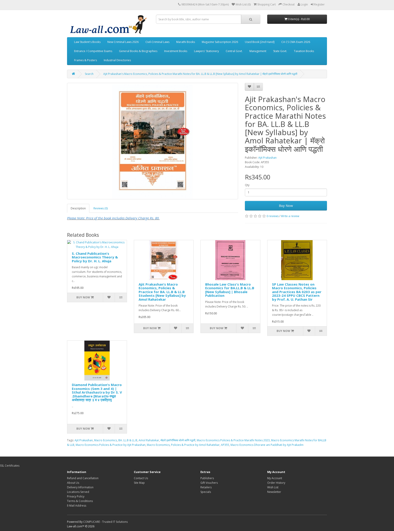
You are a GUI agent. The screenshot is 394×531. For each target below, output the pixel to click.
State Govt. (280, 51)
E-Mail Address (76, 505)
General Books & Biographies (138, 51)
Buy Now (286, 205)
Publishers (207, 478)
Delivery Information (80, 487)
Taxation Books (304, 51)
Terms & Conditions (80, 501)
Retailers (206, 487)
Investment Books (175, 51)
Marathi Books (185, 42)
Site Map (139, 483)
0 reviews (273, 216)
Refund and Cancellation (82, 478)
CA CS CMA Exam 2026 (295, 42)
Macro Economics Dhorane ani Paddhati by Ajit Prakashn (267, 445)
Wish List (272, 487)
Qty (247, 185)
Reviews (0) (100, 208)
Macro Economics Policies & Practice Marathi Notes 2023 (233, 440)
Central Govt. (234, 51)
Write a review (290, 216)
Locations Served (78, 492)
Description (78, 208)
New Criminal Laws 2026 (123, 42)
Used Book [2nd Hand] (260, 42)
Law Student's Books (87, 42)
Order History (276, 483)
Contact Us (141, 478)
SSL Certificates (9, 466)
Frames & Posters (85, 60)
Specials (205, 492)
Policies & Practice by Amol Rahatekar (195, 445)
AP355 (225, 445)
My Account (274, 478)
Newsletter (274, 492)
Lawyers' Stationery (206, 51)
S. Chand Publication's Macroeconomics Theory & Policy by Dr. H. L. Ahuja (95, 257)
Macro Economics (105, 440)
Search (89, 74)
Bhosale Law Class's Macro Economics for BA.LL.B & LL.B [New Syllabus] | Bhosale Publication (229, 290)
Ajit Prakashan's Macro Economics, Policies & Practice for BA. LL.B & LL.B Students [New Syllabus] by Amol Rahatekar (162, 292)
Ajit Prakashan (267, 158)
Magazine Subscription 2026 (220, 42)
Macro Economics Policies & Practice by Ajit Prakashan (110, 445)
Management (257, 51)
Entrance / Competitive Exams (93, 51)
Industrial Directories (117, 60)
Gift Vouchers (209, 483)
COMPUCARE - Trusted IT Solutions (105, 522)
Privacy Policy (75, 496)
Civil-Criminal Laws (157, 42)
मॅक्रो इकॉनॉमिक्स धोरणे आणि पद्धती (178, 440)
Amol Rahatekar (149, 440)
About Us (73, 483)
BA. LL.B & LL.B (127, 440)
